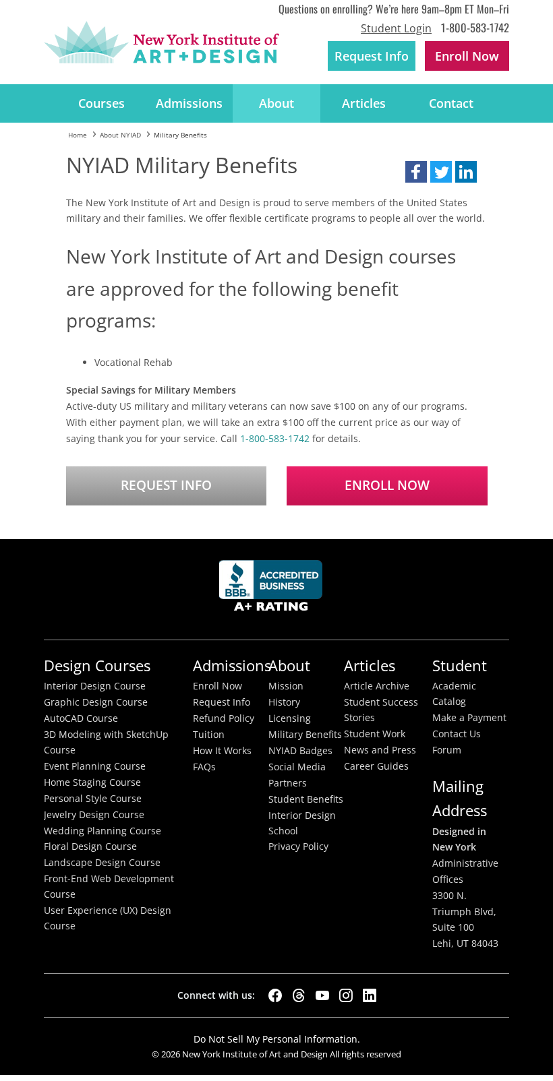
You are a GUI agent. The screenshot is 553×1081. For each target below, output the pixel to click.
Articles (364, 103)
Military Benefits (305, 735)
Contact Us (456, 734)
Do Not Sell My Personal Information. (277, 1038)
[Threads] (298, 995)
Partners (287, 783)
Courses (101, 103)
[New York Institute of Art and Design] (161, 42)
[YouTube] (322, 995)
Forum (446, 750)
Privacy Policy (298, 846)
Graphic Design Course (96, 702)
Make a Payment (469, 718)
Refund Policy (223, 718)
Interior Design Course (95, 686)
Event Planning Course (95, 766)
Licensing (289, 718)
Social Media (297, 767)
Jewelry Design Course (94, 815)
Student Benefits (305, 799)
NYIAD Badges (300, 751)
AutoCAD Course (81, 718)
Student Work (374, 734)
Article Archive (376, 686)
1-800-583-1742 (475, 27)
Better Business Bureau (273, 589)
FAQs (204, 767)
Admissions (189, 103)
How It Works (222, 751)
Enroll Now (387, 485)
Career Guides (376, 766)
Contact (451, 103)
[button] (416, 172)
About (276, 103)
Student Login (396, 28)
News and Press (380, 750)
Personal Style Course (93, 799)
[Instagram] (346, 995)
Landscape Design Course (102, 863)
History (284, 702)
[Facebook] (275, 995)
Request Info (371, 56)
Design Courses (97, 665)
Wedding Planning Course (102, 831)
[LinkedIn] (369, 995)
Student (459, 665)
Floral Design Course (90, 846)
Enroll (467, 56)
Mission (285, 686)
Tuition (209, 735)
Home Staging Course (92, 782)
